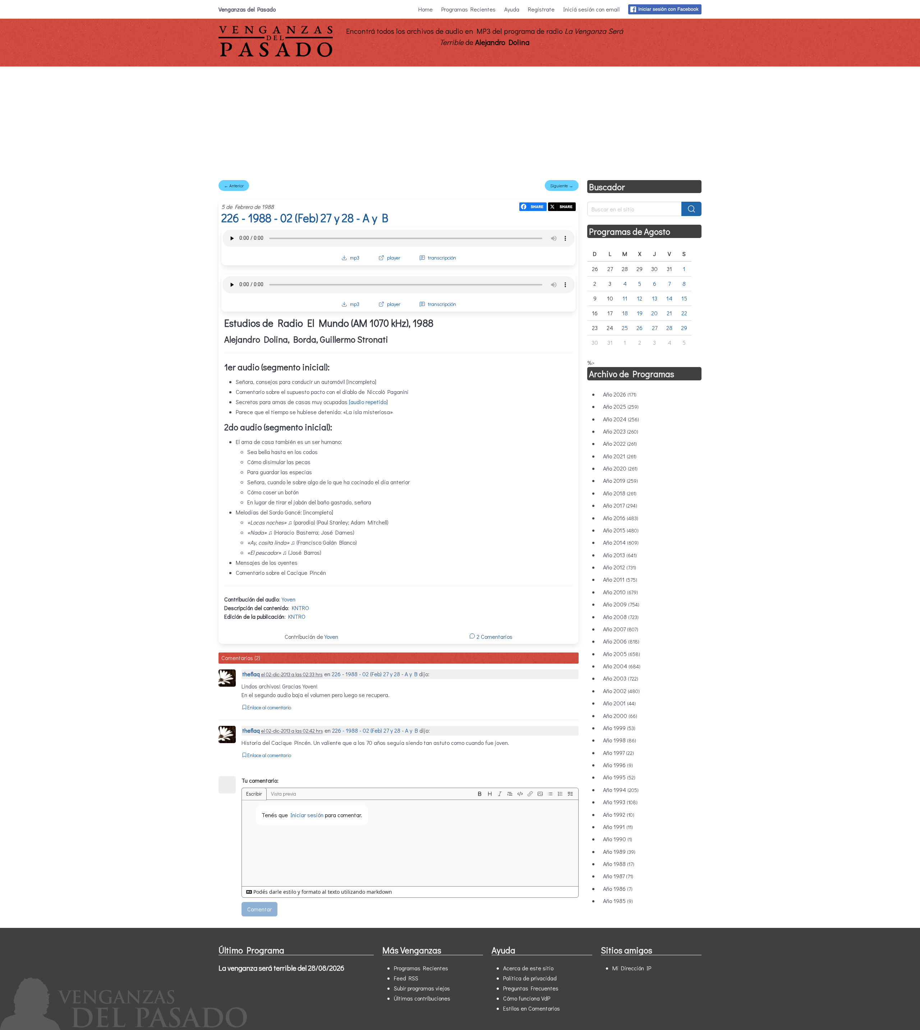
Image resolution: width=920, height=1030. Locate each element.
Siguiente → (561, 185)
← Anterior (234, 185)
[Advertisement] (460, 120)
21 (669, 313)
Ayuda (511, 9)
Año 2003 (620, 678)
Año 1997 (618, 752)
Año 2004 (621, 666)
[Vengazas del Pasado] (275, 55)
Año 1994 (621, 789)
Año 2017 (620, 505)
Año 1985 (618, 901)
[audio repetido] (368, 402)
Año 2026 (619, 394)
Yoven (288, 599)
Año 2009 (621, 604)
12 (639, 298)
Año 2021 (619, 456)
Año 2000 (620, 715)
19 (640, 313)
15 (684, 298)
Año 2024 (621, 419)
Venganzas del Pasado (247, 9)
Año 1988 (618, 864)
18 (625, 313)
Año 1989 (619, 851)
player (393, 257)
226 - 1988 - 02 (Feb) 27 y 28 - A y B (304, 217)
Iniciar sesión (306, 815)
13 (654, 298)
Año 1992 (618, 814)
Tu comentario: (260, 780)
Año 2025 (621, 406)
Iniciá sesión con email (591, 9)
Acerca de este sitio (528, 968)
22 (684, 313)
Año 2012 (619, 567)
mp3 (354, 257)
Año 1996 (618, 765)
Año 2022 (620, 443)
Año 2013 (620, 555)
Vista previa (283, 793)
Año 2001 (619, 703)
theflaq (251, 674)
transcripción (442, 257)
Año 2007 (620, 629)
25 (625, 327)
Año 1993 (620, 802)
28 (669, 327)
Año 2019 (620, 480)
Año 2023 (620, 431)
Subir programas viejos (422, 988)
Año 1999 (619, 728)
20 (654, 313)
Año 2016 (620, 518)
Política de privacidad (530, 978)
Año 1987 (618, 876)
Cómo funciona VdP (526, 998)
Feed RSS (406, 978)
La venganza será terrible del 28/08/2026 (281, 967)
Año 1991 (618, 826)
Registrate (541, 9)
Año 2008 (621, 617)
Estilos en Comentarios (531, 1008)
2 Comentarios (493, 636)
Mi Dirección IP (631, 968)
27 (654, 327)
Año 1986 (617, 888)
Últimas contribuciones (422, 998)
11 (624, 298)
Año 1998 (619, 740)
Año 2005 (621, 654)
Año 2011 (620, 579)
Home (425, 9)
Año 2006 (621, 641)
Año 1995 (619, 777)
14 (669, 298)
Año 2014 (621, 542)
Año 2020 (620, 468)
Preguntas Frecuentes (530, 988)
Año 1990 (617, 839)
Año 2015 (621, 530)
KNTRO (300, 608)
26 (639, 327)
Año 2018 (619, 493)
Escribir (254, 793)
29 (684, 327)
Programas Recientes (468, 9)
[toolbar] (525, 794)
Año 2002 (621, 691)
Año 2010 (620, 592)
